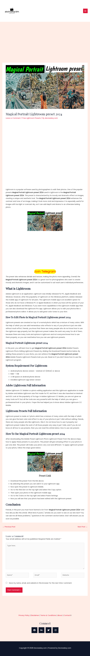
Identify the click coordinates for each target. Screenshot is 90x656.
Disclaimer (35, 615)
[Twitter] (48, 630)
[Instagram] (55, 630)
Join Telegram (45, 271)
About (60, 615)
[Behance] (41, 630)
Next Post (82, 527)
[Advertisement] (45, 45)
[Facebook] (34, 630)
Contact (67, 615)
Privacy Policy (24, 615)
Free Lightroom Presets (31, 118)
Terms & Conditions (48, 615)
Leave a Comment (13, 118)
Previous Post (9, 527)
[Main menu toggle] (85, 11)
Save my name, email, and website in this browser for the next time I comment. (40, 583)
